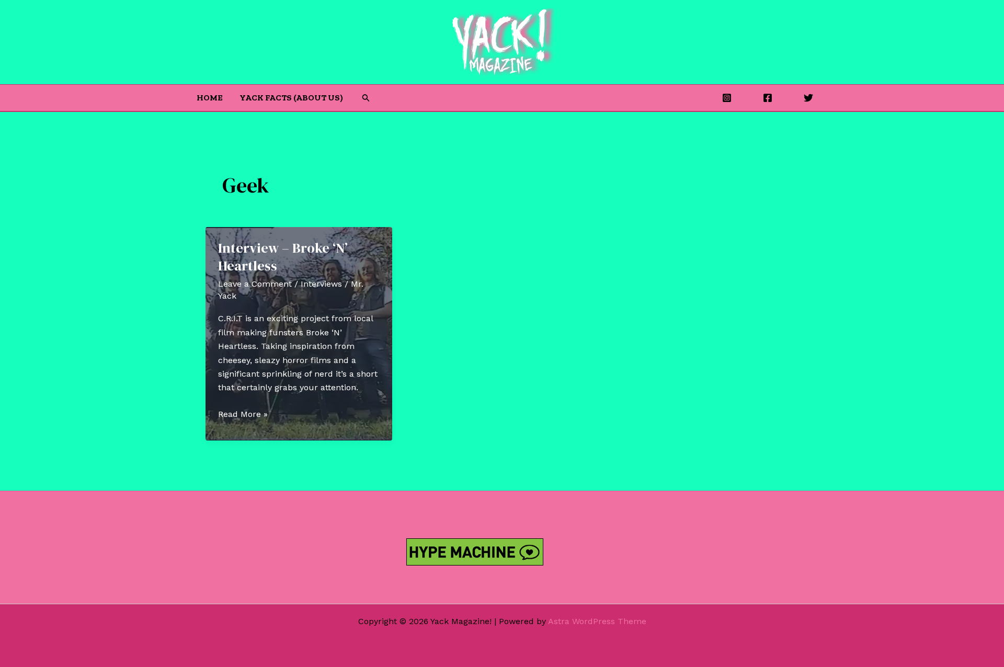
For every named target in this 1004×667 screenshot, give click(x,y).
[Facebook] (767, 98)
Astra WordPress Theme (597, 621)
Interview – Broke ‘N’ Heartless (283, 257)
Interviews (321, 284)
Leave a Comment (255, 284)
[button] (366, 98)
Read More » (243, 415)
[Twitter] (808, 98)
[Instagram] (727, 98)
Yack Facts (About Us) (291, 98)
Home (210, 98)
